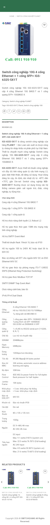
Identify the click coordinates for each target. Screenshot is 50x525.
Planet (20, 105)
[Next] (48, 487)
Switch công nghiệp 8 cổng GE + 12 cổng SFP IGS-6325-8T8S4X (37, 497)
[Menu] (4, 7)
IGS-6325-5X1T (12, 105)
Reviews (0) (7, 127)
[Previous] (2, 487)
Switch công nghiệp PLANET (29, 16)
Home (11, 16)
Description (8, 122)
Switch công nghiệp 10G (33, 105)
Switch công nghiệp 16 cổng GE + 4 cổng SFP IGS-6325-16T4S (12, 497)
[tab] (25, 122)
